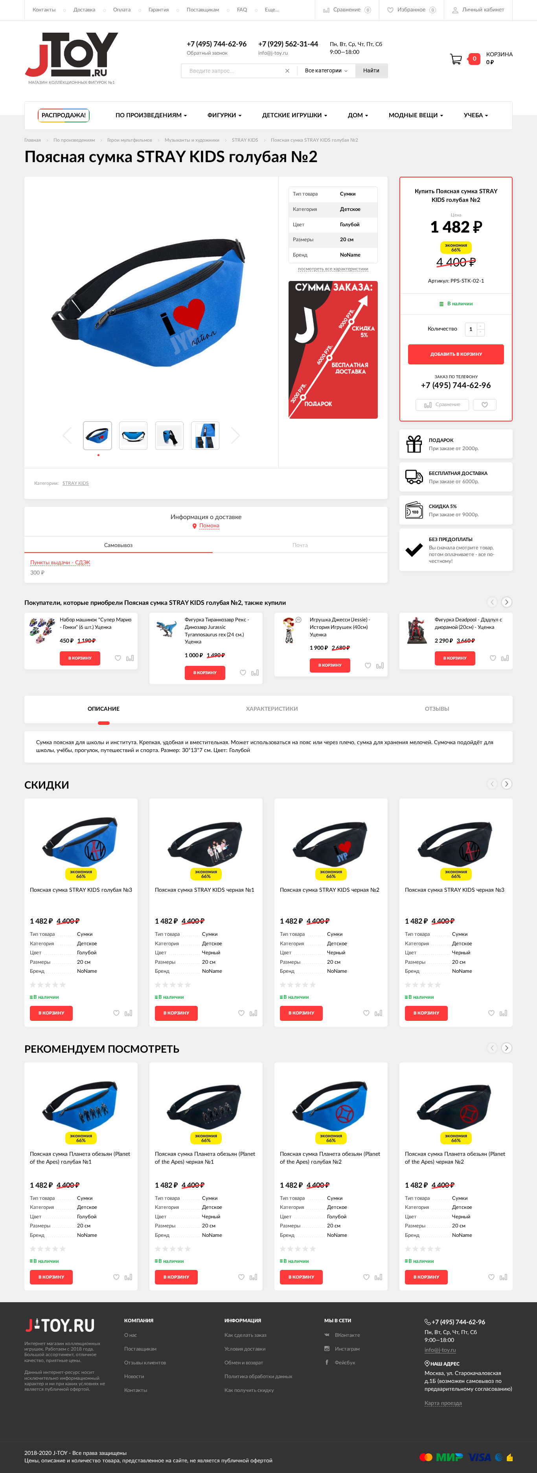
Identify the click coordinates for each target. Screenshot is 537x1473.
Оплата (122, 10)
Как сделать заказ (245, 1335)
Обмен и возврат (243, 1363)
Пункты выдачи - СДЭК (60, 563)
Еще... (272, 10)
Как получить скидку (249, 1390)
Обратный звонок (207, 53)
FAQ (242, 10)
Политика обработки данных (258, 1376)
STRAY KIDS (76, 483)
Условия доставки (244, 1349)
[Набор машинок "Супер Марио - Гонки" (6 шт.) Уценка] (42, 630)
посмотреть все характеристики (333, 268)
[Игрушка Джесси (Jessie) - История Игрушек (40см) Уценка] (292, 630)
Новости (134, 1376)
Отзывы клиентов (145, 1363)
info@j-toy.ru (273, 53)
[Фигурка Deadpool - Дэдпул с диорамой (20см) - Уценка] (417, 630)
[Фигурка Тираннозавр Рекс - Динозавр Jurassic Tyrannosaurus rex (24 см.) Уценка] (167, 630)
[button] (507, 602)
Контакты (44, 10)
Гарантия (159, 10)
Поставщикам (203, 10)
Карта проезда (443, 1403)
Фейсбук (345, 1363)
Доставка (84, 10)
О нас (130, 1335)
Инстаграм (347, 1349)
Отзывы (437, 709)
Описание (104, 709)
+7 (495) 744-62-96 (216, 44)
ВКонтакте (347, 1335)
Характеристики (272, 709)
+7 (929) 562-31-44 (288, 44)
